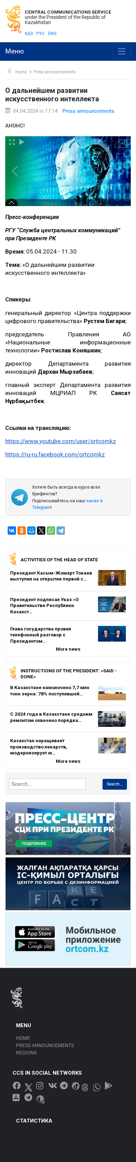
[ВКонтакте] (12, 530)
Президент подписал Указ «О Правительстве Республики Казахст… (44, 605)
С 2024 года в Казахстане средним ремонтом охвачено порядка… (51, 717)
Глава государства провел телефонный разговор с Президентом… (40, 635)
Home (23, 1038)
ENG (52, 33)
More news (68, 649)
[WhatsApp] (51, 530)
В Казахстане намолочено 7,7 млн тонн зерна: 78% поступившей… (49, 690)
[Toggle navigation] (121, 51)
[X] (41, 530)
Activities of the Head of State (59, 559)
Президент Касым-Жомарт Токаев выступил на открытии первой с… (51, 576)
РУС (40, 33)
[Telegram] (60, 530)
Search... (115, 784)
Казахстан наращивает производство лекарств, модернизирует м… (38, 746)
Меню (14, 51)
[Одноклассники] (21, 530)
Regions (26, 1052)
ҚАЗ (29, 33)
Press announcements (88, 111)
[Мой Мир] (31, 530)
